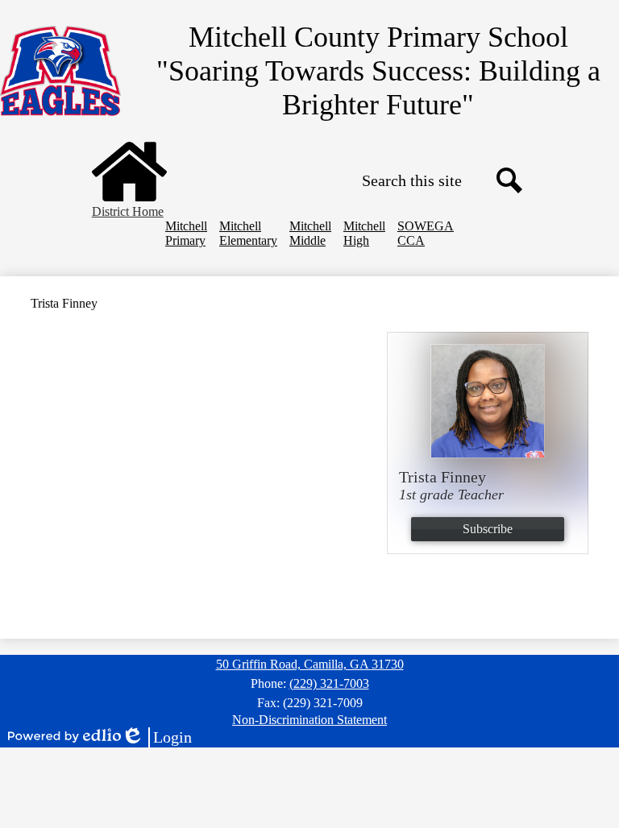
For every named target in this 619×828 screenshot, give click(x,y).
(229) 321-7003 (329, 683)
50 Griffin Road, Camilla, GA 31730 (310, 664)
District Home (128, 211)
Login (156, 737)
